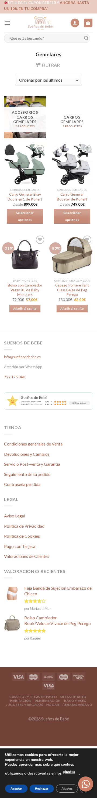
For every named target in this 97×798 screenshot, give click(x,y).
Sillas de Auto (73, 697)
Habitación (21, 701)
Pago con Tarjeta (19, 546)
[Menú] (7, 22)
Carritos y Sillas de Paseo (33, 697)
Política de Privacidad (24, 525)
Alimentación (48, 701)
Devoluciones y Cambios (27, 454)
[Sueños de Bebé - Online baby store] (40, 22)
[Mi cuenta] (75, 23)
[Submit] (86, 38)
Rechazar (41, 788)
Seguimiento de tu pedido (27, 474)
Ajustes (66, 788)
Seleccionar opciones (25, 216)
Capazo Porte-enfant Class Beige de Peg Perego (72, 290)
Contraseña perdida (22, 484)
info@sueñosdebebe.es (22, 357)
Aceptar (16, 788)
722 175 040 (14, 377)
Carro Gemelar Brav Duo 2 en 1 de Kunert (25, 196)
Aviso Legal (14, 515)
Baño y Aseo (75, 701)
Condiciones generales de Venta (33, 443)
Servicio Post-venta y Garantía (32, 464)
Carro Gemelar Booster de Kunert (72, 196)
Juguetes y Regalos (24, 705)
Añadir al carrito (25, 308)
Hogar (52, 705)
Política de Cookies (22, 535)
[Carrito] (88, 23)
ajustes (69, 771)
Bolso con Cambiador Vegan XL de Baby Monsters (25, 290)
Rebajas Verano (77, 705)
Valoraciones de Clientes (26, 556)
